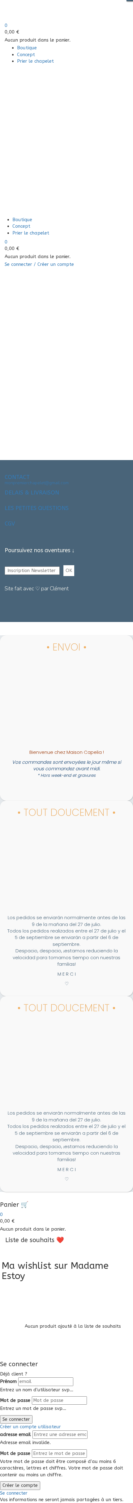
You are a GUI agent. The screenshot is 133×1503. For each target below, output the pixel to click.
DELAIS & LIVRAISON (32, 492)
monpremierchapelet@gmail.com (37, 483)
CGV (10, 523)
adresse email (15, 1434)
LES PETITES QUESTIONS (37, 508)
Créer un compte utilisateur (30, 1426)
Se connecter (16, 1419)
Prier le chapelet (35, 61)
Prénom (8, 1381)
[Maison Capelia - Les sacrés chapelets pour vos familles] (46, 11)
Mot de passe (15, 1400)
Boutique (27, 48)
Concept (26, 54)
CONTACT (17, 477)
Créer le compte (20, 1485)
